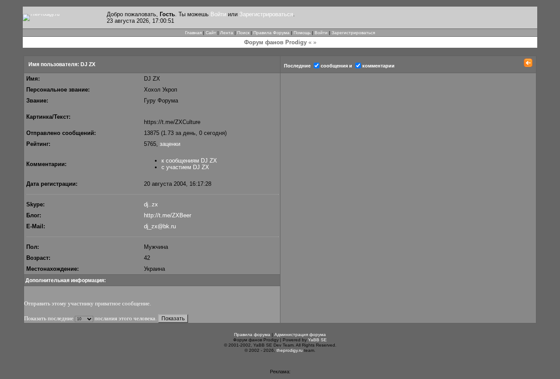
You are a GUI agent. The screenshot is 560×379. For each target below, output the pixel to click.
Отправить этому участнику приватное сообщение (87, 303)
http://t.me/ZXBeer (167, 215)
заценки (170, 144)
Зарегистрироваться (266, 14)
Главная (193, 32)
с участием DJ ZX (185, 167)
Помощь (302, 32)
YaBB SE (317, 339)
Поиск (243, 32)
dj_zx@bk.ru (160, 226)
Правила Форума (271, 32)
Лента (226, 32)
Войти (218, 14)
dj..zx (151, 204)
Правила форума (252, 334)
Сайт (211, 32)
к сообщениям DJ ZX (189, 160)
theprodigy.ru (289, 350)
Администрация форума (300, 334)
